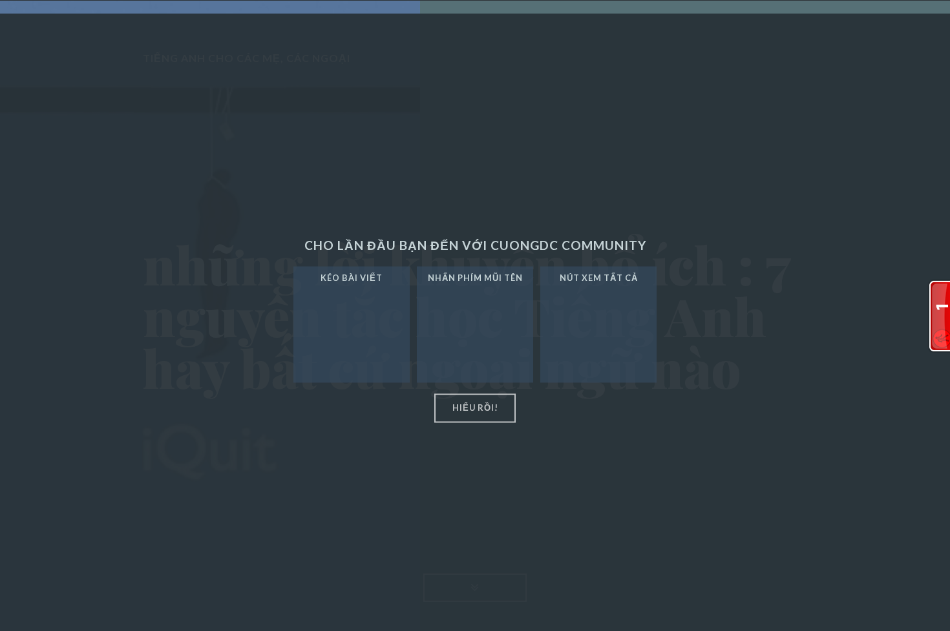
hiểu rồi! (475, 408)
